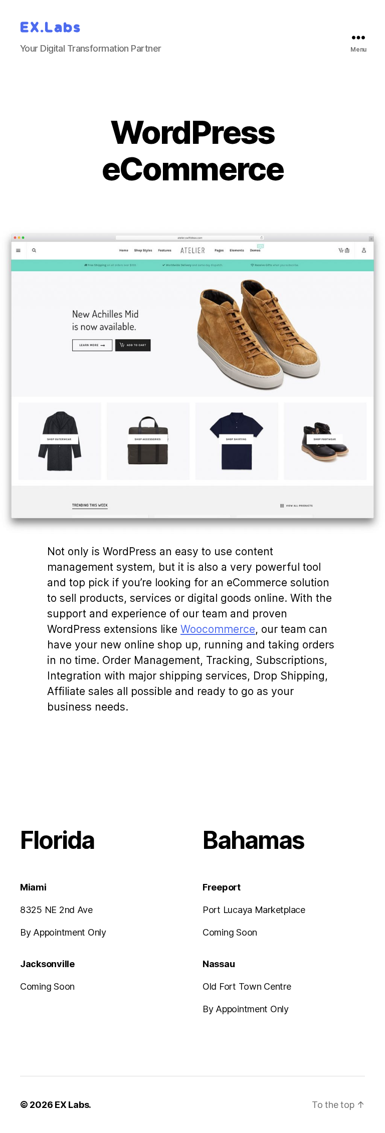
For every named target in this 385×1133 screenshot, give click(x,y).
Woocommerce (217, 629)
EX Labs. (72, 1104)
